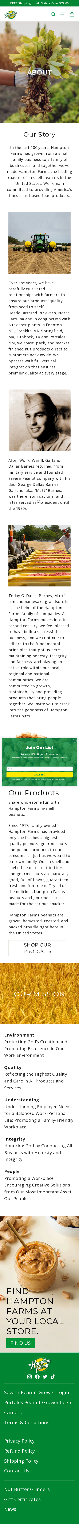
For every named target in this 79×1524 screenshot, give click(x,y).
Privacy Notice (61, 779)
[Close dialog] (74, 740)
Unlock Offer (39, 774)
